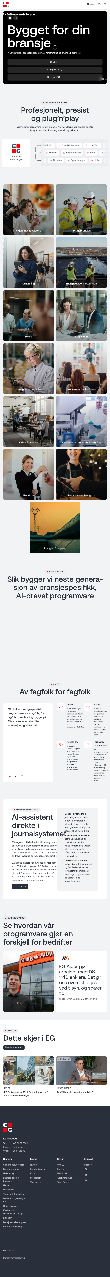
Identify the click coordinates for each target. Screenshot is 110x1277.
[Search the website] (99, 4)
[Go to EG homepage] (6, 4)
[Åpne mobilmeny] (104, 4)
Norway (91, 4)
